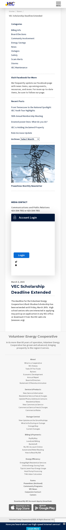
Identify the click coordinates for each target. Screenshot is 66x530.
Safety (14, 55)
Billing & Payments (33, 434)
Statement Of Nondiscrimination (33, 383)
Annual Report (33, 377)
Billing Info (16, 30)
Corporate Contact (33, 492)
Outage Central (33, 416)
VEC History (33, 366)
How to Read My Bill (33, 452)
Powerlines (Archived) (33, 483)
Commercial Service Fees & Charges (33, 407)
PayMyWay (33, 438)
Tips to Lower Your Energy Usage (33, 468)
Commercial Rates (33, 410)
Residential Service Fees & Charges (33, 396)
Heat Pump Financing (33, 471)
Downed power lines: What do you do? (29, 121)
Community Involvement (22, 38)
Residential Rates (33, 401)
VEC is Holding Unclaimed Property (27, 127)
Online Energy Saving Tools (33, 465)
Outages (15, 50)
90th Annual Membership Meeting (27, 116)
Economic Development (33, 374)
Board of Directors (33, 380)
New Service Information (33, 393)
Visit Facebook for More (24, 77)
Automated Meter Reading (33, 450)
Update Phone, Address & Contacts (33, 399)
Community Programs (33, 486)
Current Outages (33, 429)
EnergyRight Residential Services (33, 462)
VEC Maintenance (19, 67)
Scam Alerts (17, 59)
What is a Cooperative (33, 363)
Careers (33, 495)
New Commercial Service (33, 404)
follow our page (36, 92)
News (13, 46)
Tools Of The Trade (33, 368)
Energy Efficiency (33, 459)
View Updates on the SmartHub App (33, 420)
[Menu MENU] (58, 3)
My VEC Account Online (33, 447)
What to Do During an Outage (33, 423)
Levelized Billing (33, 441)
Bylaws (33, 371)
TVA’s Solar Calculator (33, 474)
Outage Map (33, 426)
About (33, 359)
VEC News (33, 489)
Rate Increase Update (21, 132)
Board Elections (18, 34)
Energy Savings (18, 42)
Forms (33, 480)
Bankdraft (33, 444)
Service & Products (33, 389)
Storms (14, 63)
